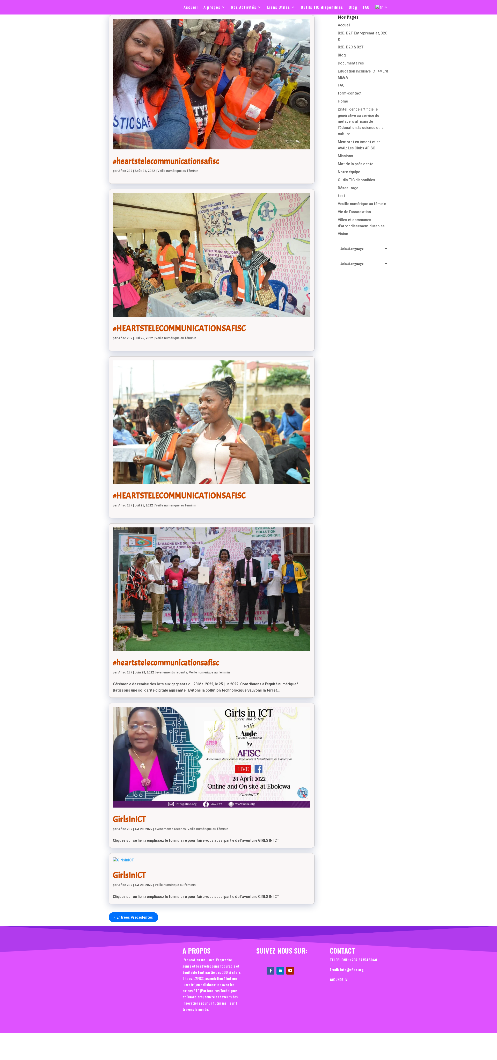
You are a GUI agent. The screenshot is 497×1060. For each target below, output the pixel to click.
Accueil (191, 7)
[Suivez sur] (300, 968)
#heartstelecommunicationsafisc (166, 161)
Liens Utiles (278, 7)
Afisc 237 (125, 171)
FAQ (366, 7)
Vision (343, 234)
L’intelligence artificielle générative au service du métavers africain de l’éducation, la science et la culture (361, 121)
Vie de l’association (354, 212)
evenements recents (171, 672)
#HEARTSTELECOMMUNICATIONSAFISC (179, 328)
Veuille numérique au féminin (362, 204)
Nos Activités (243, 7)
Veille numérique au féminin (177, 171)
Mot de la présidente (355, 164)
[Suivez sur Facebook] (270, 971)
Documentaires (351, 63)
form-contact (350, 93)
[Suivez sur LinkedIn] (280, 971)
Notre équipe (349, 172)
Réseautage (348, 188)
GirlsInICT (129, 819)
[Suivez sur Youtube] (290, 971)
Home (343, 101)
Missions (345, 156)
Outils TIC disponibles (322, 7)
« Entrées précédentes (133, 917)
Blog (353, 7)
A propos (211, 7)
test (341, 196)
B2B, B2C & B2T (351, 47)
